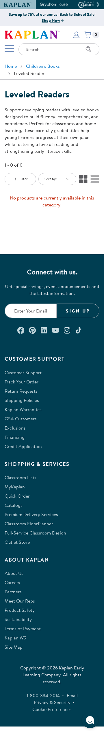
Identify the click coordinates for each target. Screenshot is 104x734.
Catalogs (14, 505)
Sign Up (78, 311)
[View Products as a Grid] (83, 179)
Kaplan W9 (15, 638)
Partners (13, 591)
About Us (14, 573)
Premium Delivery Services (31, 514)
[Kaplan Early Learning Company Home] (32, 34)
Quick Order (17, 496)
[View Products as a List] (94, 179)
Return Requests (21, 391)
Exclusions (15, 428)
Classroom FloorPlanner (29, 523)
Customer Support (23, 372)
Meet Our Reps (20, 601)
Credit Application (23, 446)
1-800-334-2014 (43, 695)
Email (72, 695)
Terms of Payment (23, 628)
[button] (97, 4)
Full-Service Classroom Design (35, 533)
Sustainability (18, 619)
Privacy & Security (52, 702)
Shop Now (51, 20)
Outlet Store (17, 542)
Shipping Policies (22, 400)
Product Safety (20, 610)
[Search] (88, 49)
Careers (12, 582)
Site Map (14, 647)
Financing (15, 437)
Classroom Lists (20, 477)
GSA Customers (21, 418)
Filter (23, 178)
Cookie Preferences (52, 709)
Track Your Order (21, 382)
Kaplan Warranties (23, 409)
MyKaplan (15, 486)
